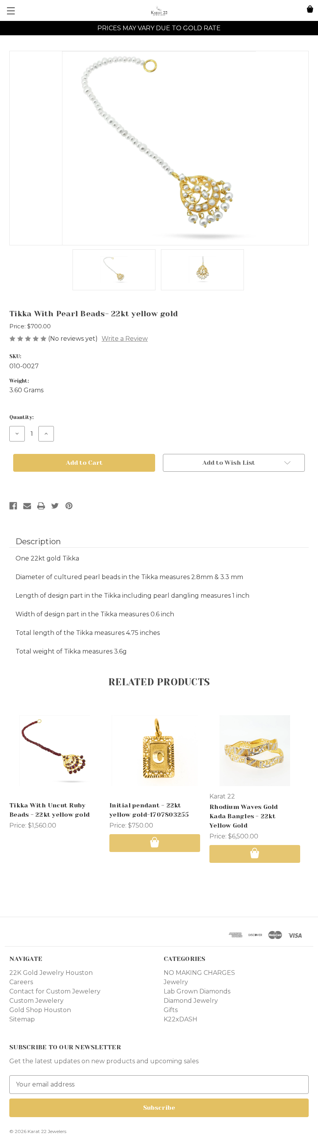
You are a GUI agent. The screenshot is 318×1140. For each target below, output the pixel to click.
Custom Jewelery (36, 1000)
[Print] (41, 506)
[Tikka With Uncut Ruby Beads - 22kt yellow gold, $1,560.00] (54, 750)
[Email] (27, 506)
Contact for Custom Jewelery (54, 991)
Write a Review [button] (125, 338)
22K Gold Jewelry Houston (51, 972)
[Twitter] (55, 506)
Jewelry (176, 982)
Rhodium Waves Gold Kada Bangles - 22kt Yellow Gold (243, 816)
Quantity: (21, 417)
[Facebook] (13, 506)
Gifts (171, 1010)
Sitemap (22, 1019)
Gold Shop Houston (40, 1010)
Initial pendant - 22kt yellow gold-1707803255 (149, 810)
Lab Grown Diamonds (197, 991)
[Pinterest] (69, 506)
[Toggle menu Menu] (10, 10)
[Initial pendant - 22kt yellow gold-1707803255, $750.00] (155, 750)
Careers (21, 982)
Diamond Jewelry (191, 1000)
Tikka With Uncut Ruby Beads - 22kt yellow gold (49, 810)
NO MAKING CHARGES (199, 972)
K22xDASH (180, 1019)
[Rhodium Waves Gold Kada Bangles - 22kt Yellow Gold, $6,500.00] (255, 750)
